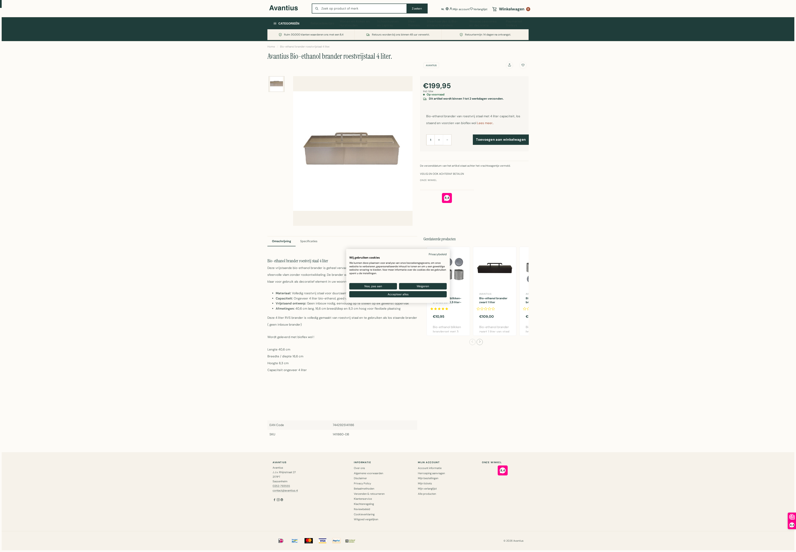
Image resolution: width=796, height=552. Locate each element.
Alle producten (427, 494)
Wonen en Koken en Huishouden (355, 23)
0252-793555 (281, 486)
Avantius (431, 65)
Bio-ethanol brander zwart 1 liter (493, 300)
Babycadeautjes (322, 23)
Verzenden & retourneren (369, 494)
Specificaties (308, 241)
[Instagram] (278, 500)
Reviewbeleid (362, 509)
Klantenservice (363, 499)
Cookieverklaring (364, 514)
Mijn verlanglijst (427, 488)
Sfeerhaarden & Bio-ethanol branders (442, 23)
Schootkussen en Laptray (388, 23)
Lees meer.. (485, 123)
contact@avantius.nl (285, 490)
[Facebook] (274, 500)
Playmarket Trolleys (514, 23)
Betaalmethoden (364, 488)
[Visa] (322, 541)
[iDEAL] (281, 541)
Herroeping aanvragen (431, 473)
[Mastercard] (308, 541)
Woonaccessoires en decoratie (483, 23)
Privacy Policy (362, 483)
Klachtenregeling (364, 504)
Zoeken (417, 8)
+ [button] (439, 139)
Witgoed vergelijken (366, 519)
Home (271, 46)
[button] (472, 342)
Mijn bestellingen (428, 478)
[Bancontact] (295, 541)
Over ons (359, 468)
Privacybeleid (438, 254)
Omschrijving (281, 241)
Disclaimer (360, 478)
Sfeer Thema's (414, 23)
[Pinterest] (282, 500)
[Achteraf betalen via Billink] (350, 541)
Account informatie (430, 468)
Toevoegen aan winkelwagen (501, 139)
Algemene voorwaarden (368, 473)
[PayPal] (336, 541)
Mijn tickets (425, 483)
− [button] (447, 139)
